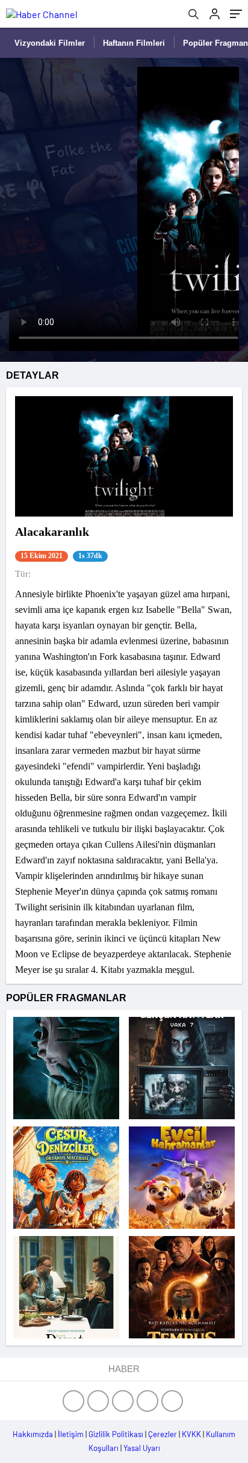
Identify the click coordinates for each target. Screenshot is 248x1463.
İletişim (71, 1434)
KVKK (191, 1434)
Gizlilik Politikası (115, 1434)
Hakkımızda (33, 1434)
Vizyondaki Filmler (49, 43)
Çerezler (162, 1434)
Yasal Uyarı (141, 1448)
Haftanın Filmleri (134, 43)
